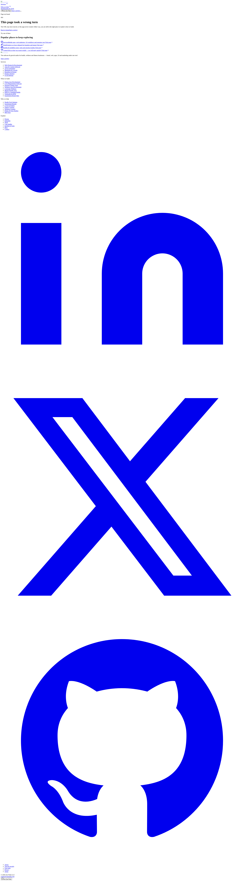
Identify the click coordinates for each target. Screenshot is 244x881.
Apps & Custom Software (12, 67)
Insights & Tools (9, 8)
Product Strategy (10, 74)
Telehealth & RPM (10, 94)
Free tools (7, 868)
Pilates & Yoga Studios (11, 111)
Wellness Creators (10, 109)
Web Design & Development (13, 65)
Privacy (7, 870)
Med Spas (8, 112)
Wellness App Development (13, 87)
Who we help (5, 7)
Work (2, 8)
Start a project (16, 11)
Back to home (5, 30)
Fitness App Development (12, 82)
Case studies (8, 124)
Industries (7, 121)
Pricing (7, 119)
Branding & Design (10, 72)
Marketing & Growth (11, 70)
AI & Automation (10, 68)
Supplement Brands (10, 104)
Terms (6, 871)
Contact (7, 129)
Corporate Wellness (10, 89)
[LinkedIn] (122, 374)
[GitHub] (122, 861)
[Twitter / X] (122, 618)
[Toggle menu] (20, 11)
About (6, 865)
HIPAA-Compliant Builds (12, 92)
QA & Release (9, 75)
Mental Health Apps (11, 90)
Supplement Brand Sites (12, 96)
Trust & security (9, 866)
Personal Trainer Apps (11, 85)
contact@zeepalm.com (7, 876)
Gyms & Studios (10, 105)
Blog (6, 127)
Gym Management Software (13, 83)
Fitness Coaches (9, 107)
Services (3, 4)
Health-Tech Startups (11, 102)
